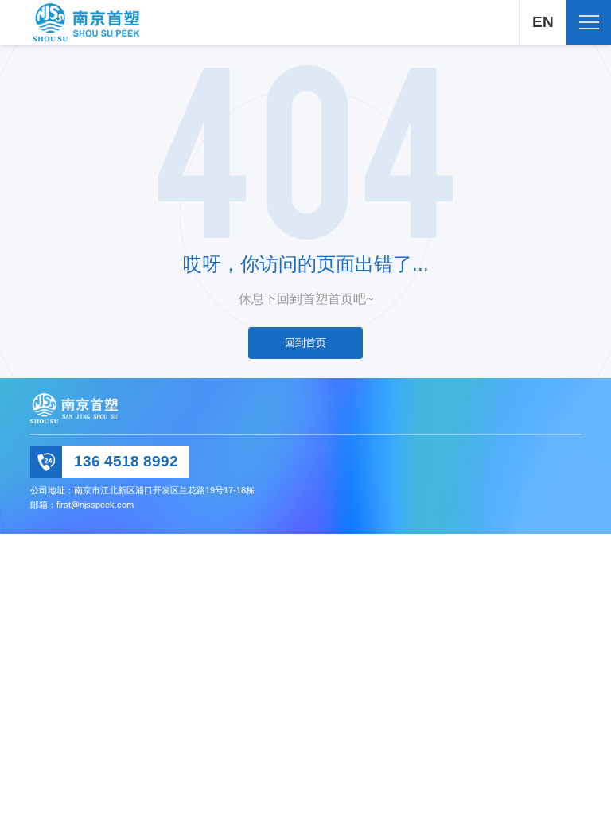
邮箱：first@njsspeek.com (82, 504)
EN (543, 22)
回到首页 (305, 343)
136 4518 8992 (126, 461)
